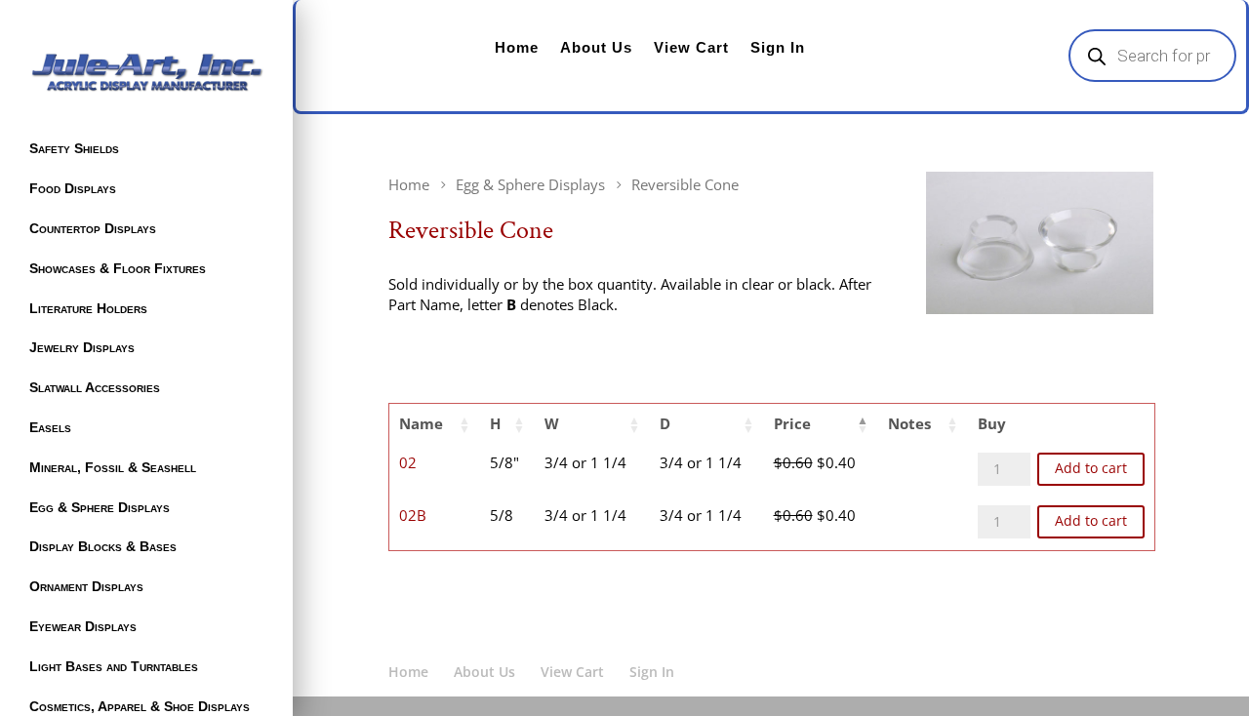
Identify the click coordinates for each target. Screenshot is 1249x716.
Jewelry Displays (82, 347)
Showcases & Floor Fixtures (117, 268)
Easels (50, 427)
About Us (596, 47)
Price (792, 423)
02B (412, 515)
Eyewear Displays (83, 626)
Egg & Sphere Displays (99, 507)
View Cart (691, 47)
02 (408, 462)
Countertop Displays (92, 228)
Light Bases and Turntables (113, 666)
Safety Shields (74, 148)
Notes (909, 423)
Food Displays (72, 188)
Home (517, 47)
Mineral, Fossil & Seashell (112, 467)
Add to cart (1091, 468)
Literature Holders (88, 308)
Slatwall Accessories (94, 387)
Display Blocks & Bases (103, 546)
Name (421, 423)
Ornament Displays (86, 586)
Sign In (777, 47)
